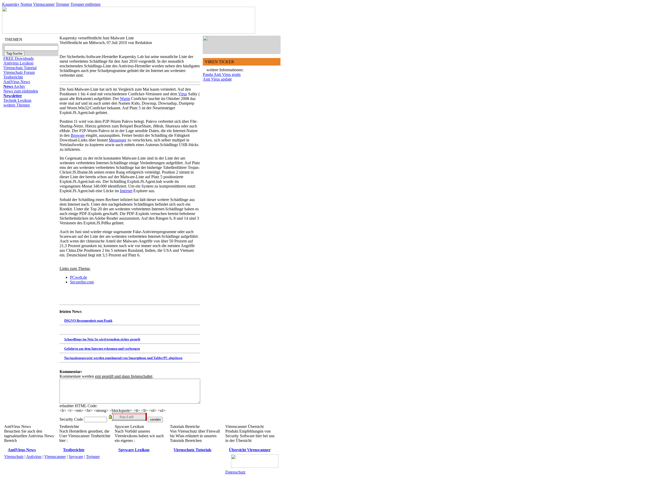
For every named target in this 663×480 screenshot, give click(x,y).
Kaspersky (10, 4)
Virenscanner (44, 4)
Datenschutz (235, 472)
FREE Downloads (18, 58)
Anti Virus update (217, 79)
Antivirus (33, 456)
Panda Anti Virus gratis (222, 74)
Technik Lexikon (17, 100)
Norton (26, 4)
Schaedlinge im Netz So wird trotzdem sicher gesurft (102, 339)
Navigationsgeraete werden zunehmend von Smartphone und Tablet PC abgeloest (123, 358)
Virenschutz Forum (19, 72)
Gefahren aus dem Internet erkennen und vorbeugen (102, 348)
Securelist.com (82, 282)
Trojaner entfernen (85, 4)
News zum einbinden (20, 91)
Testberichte (13, 77)
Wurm (125, 98)
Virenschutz (14, 456)
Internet (126, 191)
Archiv (14, 86)
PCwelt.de (78, 277)
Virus (182, 94)
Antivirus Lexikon (18, 63)
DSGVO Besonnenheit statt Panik (88, 321)
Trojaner (62, 4)
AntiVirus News (16, 82)
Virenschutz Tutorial (20, 68)
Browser (78, 135)
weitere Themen (16, 105)
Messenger (117, 140)
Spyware (76, 456)
